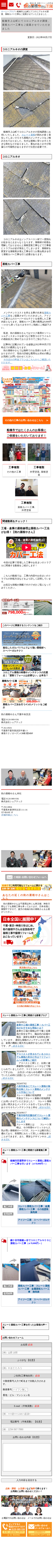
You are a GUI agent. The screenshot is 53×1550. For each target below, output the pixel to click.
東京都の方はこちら (28, 967)
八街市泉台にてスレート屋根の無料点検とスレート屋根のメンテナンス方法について (33, 1089)
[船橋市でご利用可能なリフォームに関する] (26, 890)
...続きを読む (17, 1046)
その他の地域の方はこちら (28, 1006)
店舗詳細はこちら (9, 815)
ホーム (4, 11)
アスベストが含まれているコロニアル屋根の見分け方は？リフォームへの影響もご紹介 (33, 1057)
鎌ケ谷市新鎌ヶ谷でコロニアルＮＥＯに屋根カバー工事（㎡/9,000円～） (30, 1241)
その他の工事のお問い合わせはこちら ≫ (26, 420)
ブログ (12, 11)
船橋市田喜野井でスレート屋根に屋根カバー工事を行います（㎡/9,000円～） (30, 1162)
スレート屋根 (28, 135)
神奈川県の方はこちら (28, 987)
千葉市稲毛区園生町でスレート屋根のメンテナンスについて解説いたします (33, 1118)
